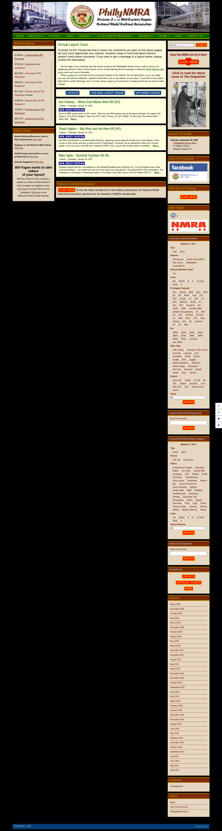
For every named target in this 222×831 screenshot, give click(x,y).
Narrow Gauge (179, 366)
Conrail (182, 299)
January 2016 (176, 710)
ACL (174, 292)
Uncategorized (176, 786)
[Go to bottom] (218, 412)
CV (202, 299)
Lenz (203, 383)
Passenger (192, 366)
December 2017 (177, 650)
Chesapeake (178, 259)
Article (175, 452)
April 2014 (174, 770)
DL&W (193, 302)
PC (174, 318)
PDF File (176, 460)
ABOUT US (35, 36)
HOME (20, 36)
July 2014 (174, 756)
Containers (177, 356)
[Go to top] (218, 406)
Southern (199, 321)
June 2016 (174, 692)
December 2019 (177, 609)
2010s (183, 339)
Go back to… (176, 569)
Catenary (187, 353)
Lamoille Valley (195, 308)
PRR (180, 318)
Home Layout (178, 480)
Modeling (198, 490)
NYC (180, 315)
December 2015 (177, 715)
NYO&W (189, 315)
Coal (196, 353)
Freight (176, 360)
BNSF (186, 295)
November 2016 (177, 678)
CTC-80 (196, 380)
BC (174, 295)
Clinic (183, 452)
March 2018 (175, 646)
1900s (175, 332)
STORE (163, 36)
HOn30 (182, 281)
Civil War (193, 339)
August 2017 (175, 659)
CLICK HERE (66, 190)
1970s (183, 335)
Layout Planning (180, 487)
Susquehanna (179, 266)
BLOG (70, 36)
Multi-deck (196, 363)
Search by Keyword (178, 418)
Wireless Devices (189, 510)
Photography (178, 500)
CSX (196, 299)
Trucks (203, 503)
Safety (189, 500)
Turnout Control (179, 506)
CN (201, 295)
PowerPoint (188, 460)
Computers (177, 474)
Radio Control (198, 387)
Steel (183, 373)
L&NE (183, 308)
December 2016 (177, 673)
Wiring (203, 510)
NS (174, 315)
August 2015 (175, 724)
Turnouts (193, 506)
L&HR (175, 308)
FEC (181, 305)
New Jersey (178, 262)
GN (199, 305)
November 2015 (177, 719)
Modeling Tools (179, 493)
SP (174, 325)
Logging (192, 360)
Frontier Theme (201, 826)
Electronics (177, 477)
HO (174, 281)
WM (186, 325)
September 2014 (177, 752)
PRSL (188, 318)
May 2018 (174, 641)
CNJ (174, 299)
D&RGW (183, 302)
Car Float (177, 353)
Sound (175, 390)
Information (192, 480)
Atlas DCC (177, 380)
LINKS (178, 36)
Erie (174, 305)
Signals (198, 369)
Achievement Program (182, 467)
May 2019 (174, 618)
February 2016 (176, 705)
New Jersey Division (179, 807)
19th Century (178, 350)
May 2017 (174, 664)
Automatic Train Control (197, 350)
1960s (175, 335)
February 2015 (176, 738)
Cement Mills (199, 471)
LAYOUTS (72, 92)
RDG (203, 318)
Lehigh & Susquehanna (183, 312)
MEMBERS (144, 36)
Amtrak (182, 292)
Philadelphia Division (179, 811)
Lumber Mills (178, 490)
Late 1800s (177, 342)
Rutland (176, 321)
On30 (175, 284)
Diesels (195, 474)
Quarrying (188, 369)
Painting (176, 497)
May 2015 (174, 733)
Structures (177, 503)
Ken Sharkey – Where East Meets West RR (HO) (89, 102)
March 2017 (175, 669)
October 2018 (176, 632)
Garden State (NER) (195, 259)
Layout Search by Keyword (185, 413)
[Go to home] (218, 419)
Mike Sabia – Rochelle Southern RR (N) (84, 155)
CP (189, 299)
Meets (173, 802)
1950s (200, 332)
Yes (174, 273)
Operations (193, 493)
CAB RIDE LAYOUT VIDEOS (107, 92)
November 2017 (177, 655)
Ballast (176, 471)
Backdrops (199, 467)
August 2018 (175, 636)
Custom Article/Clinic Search (186, 438)
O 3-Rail (200, 281)
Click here (37, 139)
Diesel (187, 356)
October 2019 (176, 613)
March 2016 (175, 701)
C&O (194, 295)
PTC (196, 318)
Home (182, 251)
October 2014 (176, 747)
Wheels (176, 510)
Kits (174, 484)
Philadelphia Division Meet (184, 143)
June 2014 (174, 761)
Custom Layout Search (183, 238)
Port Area (177, 369)
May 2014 (174, 765)
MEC (203, 312)
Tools (187, 503)
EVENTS (54, 36)
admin (63, 106)
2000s (175, 339)
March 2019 (175, 623)
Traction (192, 373)
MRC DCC (177, 387)
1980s (192, 335)
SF (190, 321)
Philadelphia (191, 262)
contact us (72, 75)
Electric (196, 356)
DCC (175, 383)
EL (200, 302)
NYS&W (199, 315)
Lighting (193, 487)
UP (179, 325)
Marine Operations (181, 363)
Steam (175, 373)
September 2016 (177, 687)
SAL (184, 321)
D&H (175, 302)
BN (179, 295)
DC (204, 380)
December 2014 (177, 742)
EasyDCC (193, 383)
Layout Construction (188, 484)
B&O (198, 292)
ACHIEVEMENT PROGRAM (114, 36)
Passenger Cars (190, 497)
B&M (191, 292)
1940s (192, 332)
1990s (200, 335)
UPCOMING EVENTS (147, 92)
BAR (205, 292)
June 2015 (174, 729)
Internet (203, 480)
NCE (187, 387)
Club (175, 251)
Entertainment (191, 477)
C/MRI (187, 380)
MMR (189, 490)
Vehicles (203, 506)
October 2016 (176, 683)
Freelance (190, 305)
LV (197, 312)
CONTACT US (194, 36)
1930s (183, 332)
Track (194, 503)
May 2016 (174, 696)
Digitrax (183, 383)
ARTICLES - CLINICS (189, 582)
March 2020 (175, 604)
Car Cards (186, 471)
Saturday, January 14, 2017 (81, 106)
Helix (184, 360)
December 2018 (177, 627)
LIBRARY (84, 36)
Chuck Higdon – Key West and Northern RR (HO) (90, 129)
